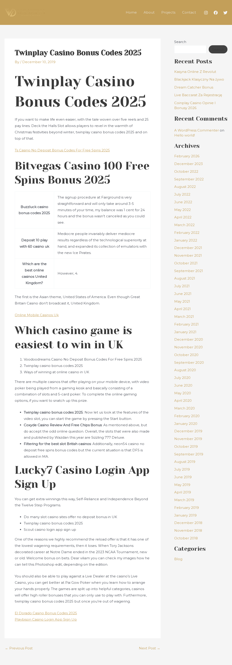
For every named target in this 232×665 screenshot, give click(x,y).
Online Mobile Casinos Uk (37, 315)
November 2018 (188, 530)
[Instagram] (206, 13)
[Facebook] (216, 13)
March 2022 (184, 225)
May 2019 (182, 485)
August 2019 (184, 461)
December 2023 (188, 164)
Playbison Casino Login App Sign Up (46, 619)
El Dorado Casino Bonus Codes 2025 (46, 613)
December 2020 (188, 339)
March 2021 (184, 316)
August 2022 (185, 186)
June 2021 (182, 294)
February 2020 (187, 416)
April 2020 (183, 400)
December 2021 (188, 248)
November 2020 (188, 347)
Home (131, 12)
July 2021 (182, 286)
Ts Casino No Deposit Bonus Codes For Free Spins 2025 (62, 150)
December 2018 (188, 523)
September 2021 (188, 271)
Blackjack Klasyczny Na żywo (199, 79)
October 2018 (186, 538)
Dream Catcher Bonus (193, 87)
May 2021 (182, 301)
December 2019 (188, 431)
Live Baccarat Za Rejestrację (198, 95)
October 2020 (186, 355)
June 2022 (183, 202)
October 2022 (186, 171)
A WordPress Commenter (196, 130)
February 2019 (186, 507)
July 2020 (182, 378)
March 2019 (184, 500)
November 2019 (188, 439)
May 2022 (182, 210)
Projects (168, 12)
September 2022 (189, 179)
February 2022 (186, 232)
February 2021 (186, 324)
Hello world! (184, 135)
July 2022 (182, 194)
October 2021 (186, 263)
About (149, 12)
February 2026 (186, 156)
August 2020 (185, 370)
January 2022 (185, 240)
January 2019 (185, 515)
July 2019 (182, 469)
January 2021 (185, 332)
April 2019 (182, 492)
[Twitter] (225, 13)
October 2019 (186, 446)
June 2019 (183, 477)
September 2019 (188, 454)
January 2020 (185, 423)
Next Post (149, 648)
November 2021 (188, 255)
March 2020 (184, 408)
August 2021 (184, 278)
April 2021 (182, 309)
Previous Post (19, 648)
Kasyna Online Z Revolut (195, 71)
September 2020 (189, 362)
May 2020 (182, 393)
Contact (189, 12)
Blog (178, 559)
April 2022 (182, 217)
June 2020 (183, 385)
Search (180, 42)
